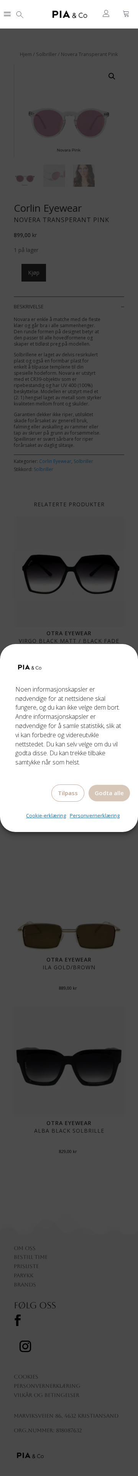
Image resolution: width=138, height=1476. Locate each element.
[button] (7, 14)
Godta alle (109, 793)
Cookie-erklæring (46, 815)
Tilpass (68, 793)
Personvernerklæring (95, 815)
